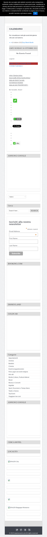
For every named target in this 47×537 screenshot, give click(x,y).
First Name (13, 238)
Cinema (11, 366)
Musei (11, 380)
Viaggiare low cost (15, 396)
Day (23, 42)
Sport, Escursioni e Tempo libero (19, 388)
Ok (35, 13)
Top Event (12, 394)
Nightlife (11, 385)
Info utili (11, 374)
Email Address (23, 231)
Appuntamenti (13, 358)
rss (29, 529)
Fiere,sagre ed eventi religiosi (18, 372)
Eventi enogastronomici (16, 369)
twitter (17, 529)
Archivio (11, 361)
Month (31, 42)
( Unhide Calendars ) (16, 66)
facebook (21, 529)
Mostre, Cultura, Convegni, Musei (20, 63)
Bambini (11, 363)
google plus (25, 529)
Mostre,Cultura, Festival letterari (19, 377)
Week (27, 42)
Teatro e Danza (14, 391)
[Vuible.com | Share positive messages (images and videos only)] (15, 103)
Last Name (13, 245)
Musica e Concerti (14, 383)
